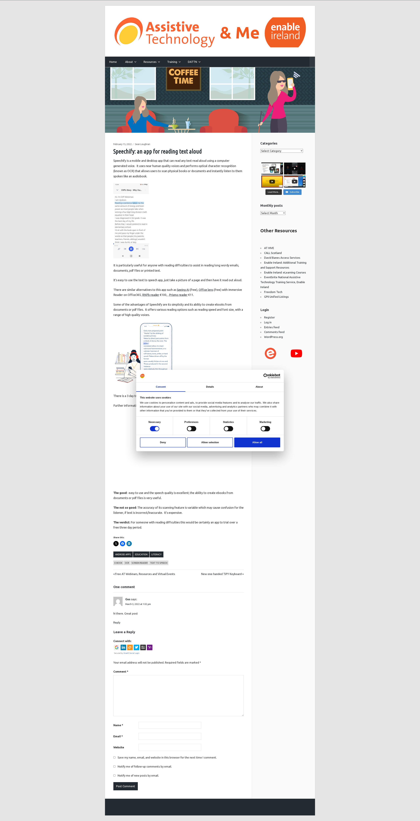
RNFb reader (150, 294)
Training (172, 61)
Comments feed (274, 331)
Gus (127, 599)
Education (141, 554)
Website (118, 747)
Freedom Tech (273, 291)
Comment (120, 671)
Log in (268, 322)
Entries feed (271, 327)
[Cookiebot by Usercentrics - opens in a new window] (266, 376)
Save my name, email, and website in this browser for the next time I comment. (167, 757)
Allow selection (210, 442)
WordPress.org (273, 336)
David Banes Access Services (282, 257)
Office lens (206, 289)
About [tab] (259, 386)
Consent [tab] (161, 386)
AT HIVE (269, 247)
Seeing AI (183, 289)
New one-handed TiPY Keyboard (221, 573)
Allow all (257, 442)
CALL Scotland (273, 252)
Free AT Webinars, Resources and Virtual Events (145, 573)
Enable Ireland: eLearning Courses (285, 272)
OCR (127, 563)
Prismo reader (178, 294)
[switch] (191, 428)
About (129, 61)
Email (118, 736)
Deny (163, 442)
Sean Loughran (142, 144)
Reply (116, 622)
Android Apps (123, 554)
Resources (150, 61)
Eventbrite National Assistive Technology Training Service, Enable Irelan (282, 282)
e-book (118, 563)
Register (269, 317)
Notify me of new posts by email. (138, 775)
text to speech (158, 563)
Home (113, 61)
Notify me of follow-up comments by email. (145, 766)
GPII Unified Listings (276, 296)
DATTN (192, 61)
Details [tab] (210, 386)
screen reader (140, 563)
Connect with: (122, 641)
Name (118, 725)
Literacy (156, 554)
